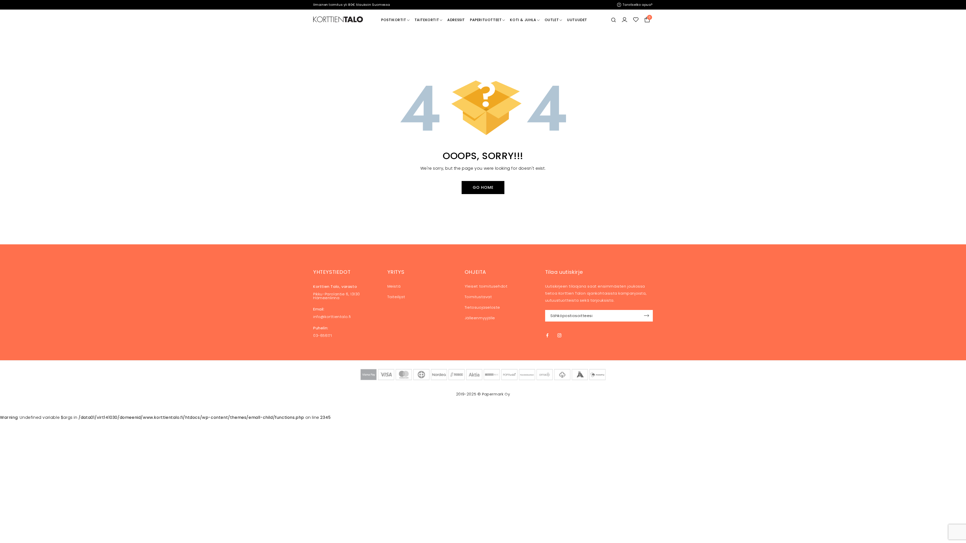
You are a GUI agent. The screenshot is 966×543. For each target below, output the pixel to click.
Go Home (483, 187)
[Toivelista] (635, 19)
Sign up (646, 316)
